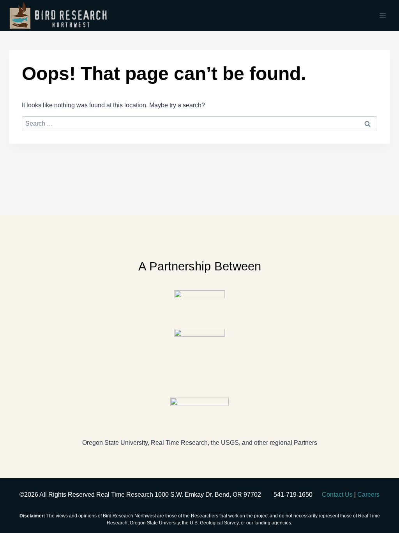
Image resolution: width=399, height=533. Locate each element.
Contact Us (337, 494)
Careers (368, 494)
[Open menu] (382, 15)
